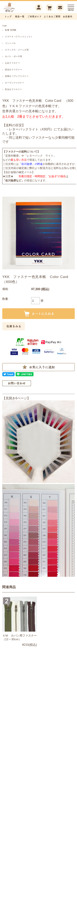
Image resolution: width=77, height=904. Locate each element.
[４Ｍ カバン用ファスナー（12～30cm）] (19, 614)
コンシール (10, 43)
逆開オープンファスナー (17, 76)
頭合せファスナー (13, 69)
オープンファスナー (14, 83)
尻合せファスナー (13, 89)
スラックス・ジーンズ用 (17, 50)
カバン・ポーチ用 (13, 56)
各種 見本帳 (10, 30)
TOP (4, 26)
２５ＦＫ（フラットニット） (19, 36)
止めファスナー (12, 63)
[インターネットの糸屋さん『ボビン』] (15, 11)
